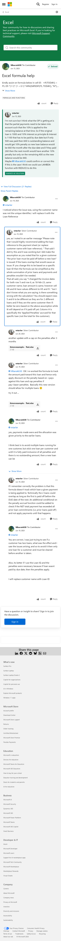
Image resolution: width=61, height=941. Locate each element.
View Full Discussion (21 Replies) (17, 186)
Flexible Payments (9, 742)
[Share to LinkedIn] (16, 653)
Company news (8, 898)
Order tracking (8, 729)
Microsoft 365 (8, 813)
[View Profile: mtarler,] (8, 114)
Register (45, 4)
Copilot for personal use (11, 684)
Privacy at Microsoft (10, 902)
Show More (10, 90)
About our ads (8, 937)
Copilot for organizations (11, 680)
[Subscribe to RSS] (39, 653)
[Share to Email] (44, 653)
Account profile (8, 711)
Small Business (8, 831)
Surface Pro (7, 666)
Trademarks (19, 934)
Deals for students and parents (14, 782)
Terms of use (7, 934)
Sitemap (6, 931)
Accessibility (7, 916)
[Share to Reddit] (30, 653)
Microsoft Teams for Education (13, 764)
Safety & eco (31, 934)
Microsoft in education (11, 755)
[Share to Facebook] (21, 653)
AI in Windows (8, 689)
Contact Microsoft (18, 931)
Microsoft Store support (11, 720)
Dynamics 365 (8, 809)
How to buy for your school (12, 773)
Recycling (42, 934)
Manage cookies (42, 931)
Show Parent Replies (9, 190)
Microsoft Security (9, 804)
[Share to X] (25, 653)
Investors (6, 907)
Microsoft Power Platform (12, 818)
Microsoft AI (7, 800)
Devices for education (10, 760)
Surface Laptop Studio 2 (11, 675)
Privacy (30, 931)
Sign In (54, 4)
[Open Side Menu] (4, 4)
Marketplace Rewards (10, 871)
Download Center (9, 715)
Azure (5, 844)
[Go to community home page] (10, 4)
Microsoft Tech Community (12, 862)
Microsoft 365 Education (11, 769)
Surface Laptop (8, 671)
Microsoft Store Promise (11, 738)
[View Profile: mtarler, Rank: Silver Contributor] (9, 232)
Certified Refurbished (10, 733)
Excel (7, 12)
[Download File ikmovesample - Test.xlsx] (37, 348)
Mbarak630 (16, 65)
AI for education (8, 787)
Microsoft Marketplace (11, 867)
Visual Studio (7, 876)
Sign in (14, 621)
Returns (6, 724)
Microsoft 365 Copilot (10, 827)
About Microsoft (8, 893)
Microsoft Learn (8, 853)
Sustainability (8, 920)
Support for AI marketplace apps (14, 858)
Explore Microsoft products (12, 693)
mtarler (15, 113)
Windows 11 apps (9, 698)
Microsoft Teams (9, 822)
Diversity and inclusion (11, 911)
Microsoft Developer (10, 849)
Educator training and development (15, 778)
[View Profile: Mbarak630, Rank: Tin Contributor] (5, 66)
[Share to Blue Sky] (35, 653)
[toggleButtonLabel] (57, 12)
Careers (6, 889)
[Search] (38, 4)
